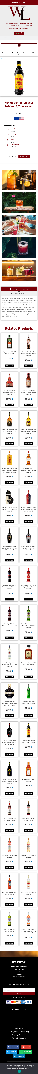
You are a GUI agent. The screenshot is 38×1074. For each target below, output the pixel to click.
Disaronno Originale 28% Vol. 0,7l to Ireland (28, 663)
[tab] (19, 289)
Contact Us (19, 1028)
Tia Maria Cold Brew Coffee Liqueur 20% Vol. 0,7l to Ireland (9, 742)
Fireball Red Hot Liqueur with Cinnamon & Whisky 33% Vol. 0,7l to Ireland (9, 470)
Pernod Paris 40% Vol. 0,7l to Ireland (9, 930)
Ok (19, 1071)
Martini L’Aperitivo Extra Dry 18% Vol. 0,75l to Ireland (28, 625)
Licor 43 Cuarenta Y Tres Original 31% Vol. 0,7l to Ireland (28, 431)
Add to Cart (24, 156)
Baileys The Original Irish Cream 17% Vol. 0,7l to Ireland (28, 548)
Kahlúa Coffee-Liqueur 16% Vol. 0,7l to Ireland (28, 741)
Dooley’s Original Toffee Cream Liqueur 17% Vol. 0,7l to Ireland (28, 509)
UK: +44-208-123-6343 (12, 26)
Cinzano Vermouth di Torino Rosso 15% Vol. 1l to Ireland (9, 587)
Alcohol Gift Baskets (19, 976)
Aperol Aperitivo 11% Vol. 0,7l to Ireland (9, 893)
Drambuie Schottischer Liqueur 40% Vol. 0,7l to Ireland (28, 392)
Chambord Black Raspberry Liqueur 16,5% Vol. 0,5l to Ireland (9, 703)
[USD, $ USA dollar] (21, 119)
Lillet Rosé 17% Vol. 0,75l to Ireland (9, 856)
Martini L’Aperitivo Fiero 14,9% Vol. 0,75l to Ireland (28, 587)
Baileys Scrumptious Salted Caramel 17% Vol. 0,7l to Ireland (9, 548)
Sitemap (19, 974)
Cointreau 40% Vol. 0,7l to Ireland (29, 780)
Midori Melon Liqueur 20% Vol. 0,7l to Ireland (28, 702)
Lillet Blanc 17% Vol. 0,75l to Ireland (28, 856)
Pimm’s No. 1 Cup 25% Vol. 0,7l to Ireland (9, 819)
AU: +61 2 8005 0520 (26, 26)
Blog (19, 971)
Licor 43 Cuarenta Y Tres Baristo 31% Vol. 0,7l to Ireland (9, 431)
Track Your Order (19, 969)
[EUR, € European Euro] (16, 119)
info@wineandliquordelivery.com (20, 28)
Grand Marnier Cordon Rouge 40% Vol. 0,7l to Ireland (9, 392)
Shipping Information (19, 1035)
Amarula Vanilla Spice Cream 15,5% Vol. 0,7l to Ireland (28, 353)
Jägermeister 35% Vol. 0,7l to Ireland (9, 353)
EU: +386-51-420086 (11, 23)
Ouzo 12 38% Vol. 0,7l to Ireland (28, 893)
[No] (36, 1068)
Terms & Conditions (19, 1038)
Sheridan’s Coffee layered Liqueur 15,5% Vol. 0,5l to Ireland (9, 509)
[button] (19, 45)
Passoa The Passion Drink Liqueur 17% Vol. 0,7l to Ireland (9, 781)
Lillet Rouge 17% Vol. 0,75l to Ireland (28, 819)
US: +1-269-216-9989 (26, 23)
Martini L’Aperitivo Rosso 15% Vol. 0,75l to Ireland (9, 625)
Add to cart (9, 366)
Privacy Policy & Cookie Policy (19, 1032)
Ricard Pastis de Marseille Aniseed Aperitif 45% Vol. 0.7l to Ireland (28, 931)
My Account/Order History (19, 966)
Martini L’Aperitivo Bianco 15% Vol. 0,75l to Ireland (9, 664)
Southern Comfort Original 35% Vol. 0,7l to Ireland (28, 470)
